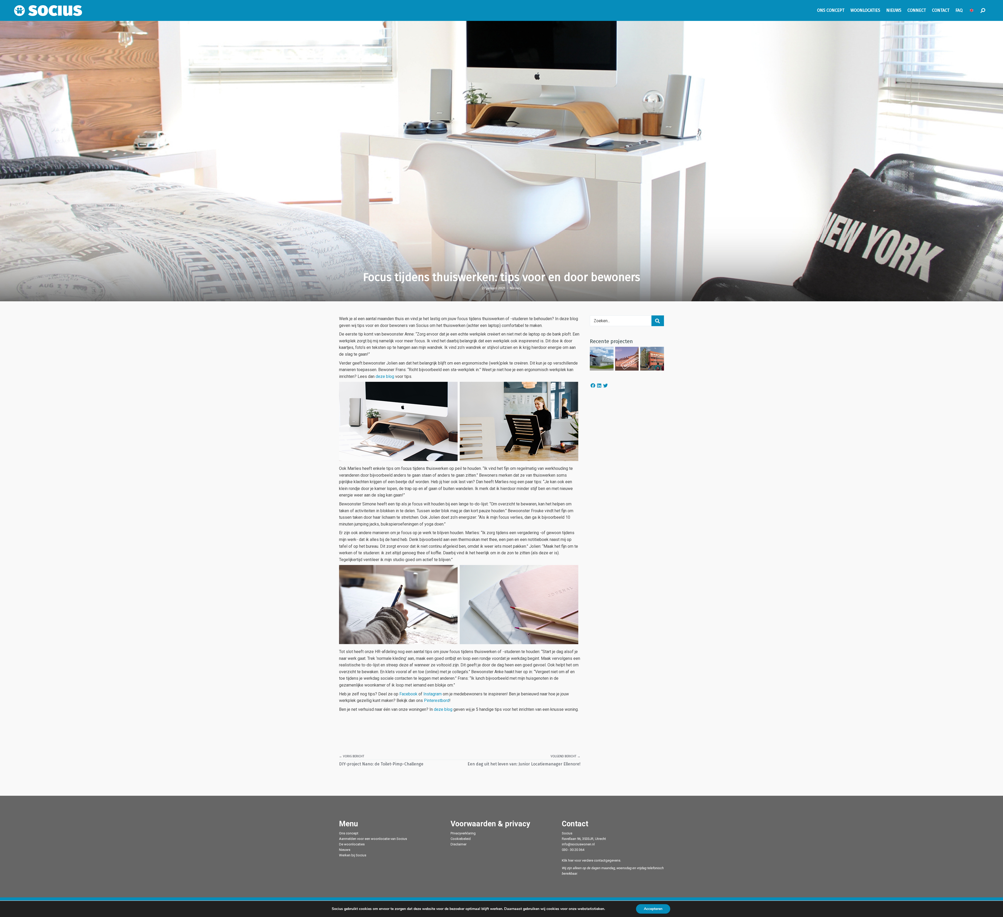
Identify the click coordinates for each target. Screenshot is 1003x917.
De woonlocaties (352, 844)
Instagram (432, 693)
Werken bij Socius (352, 855)
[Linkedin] (599, 385)
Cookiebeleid (461, 839)
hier (571, 860)
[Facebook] (593, 385)
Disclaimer (458, 844)
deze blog (385, 376)
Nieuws (515, 288)
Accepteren (653, 908)
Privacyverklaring (463, 833)
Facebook (408, 693)
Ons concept (348, 833)
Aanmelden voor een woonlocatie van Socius (373, 839)
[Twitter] (605, 385)
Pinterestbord (436, 700)
